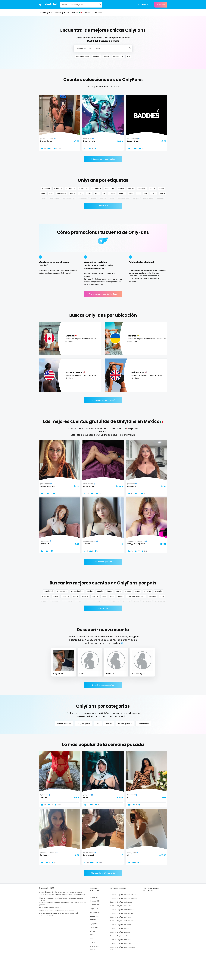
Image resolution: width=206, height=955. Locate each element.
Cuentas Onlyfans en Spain (120, 932)
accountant (109, 188)
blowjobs (136, 199)
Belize (104, 596)
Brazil (162, 596)
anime (51, 193)
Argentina (147, 591)
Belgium (95, 596)
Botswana (152, 596)
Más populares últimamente (103, 873)
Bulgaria (44, 601)
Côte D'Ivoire (160, 601)
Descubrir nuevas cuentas (103, 685)
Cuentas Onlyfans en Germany (121, 921)
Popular (109, 723)
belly (44, 199)
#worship (96, 56)
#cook (106, 56)
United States (62, 591)
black (112, 199)
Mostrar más (103, 205)
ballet (131, 193)
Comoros (126, 601)
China (106, 601)
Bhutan (120, 596)
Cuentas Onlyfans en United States (123, 894)
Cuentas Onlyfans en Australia (121, 913)
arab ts (72, 193)
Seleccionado (143, 723)
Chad (90, 601)
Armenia (158, 591)
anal (43, 193)
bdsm (162, 193)
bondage (160, 199)
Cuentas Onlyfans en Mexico (120, 940)
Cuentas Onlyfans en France (120, 917)
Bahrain (75, 596)
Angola (137, 591)
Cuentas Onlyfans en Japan (120, 925)
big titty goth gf (69, 199)
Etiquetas (98, 12)
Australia (45, 596)
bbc (138, 193)
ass (104, 193)
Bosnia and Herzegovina (136, 596)
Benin (112, 596)
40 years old (96, 188)
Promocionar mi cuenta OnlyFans (103, 294)
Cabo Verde (67, 601)
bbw (145, 193)
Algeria (118, 591)
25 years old (83, 188)
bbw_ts (153, 193)
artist (89, 193)
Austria (55, 596)
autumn (122, 193)
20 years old (70, 188)
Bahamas (65, 596)
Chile (98, 601)
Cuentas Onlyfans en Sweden (121, 936)
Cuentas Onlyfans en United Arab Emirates (122, 948)
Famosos (161, 4)
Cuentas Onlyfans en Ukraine (121, 906)
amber (161, 188)
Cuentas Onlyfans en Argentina (121, 909)
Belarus (85, 596)
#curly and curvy (82, 56)
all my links (142, 188)
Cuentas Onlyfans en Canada (121, 902)
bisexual (103, 199)
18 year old (46, 188)
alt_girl (152, 188)
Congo (136, 601)
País (97, 723)
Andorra (128, 591)
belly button (54, 199)
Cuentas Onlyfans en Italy (119, 928)
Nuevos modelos (64, 723)
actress (121, 188)
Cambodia (55, 601)
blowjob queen (123, 199)
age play (131, 188)
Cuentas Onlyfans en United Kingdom (124, 898)
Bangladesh (49, 591)
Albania (109, 591)
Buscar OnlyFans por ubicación (103, 400)
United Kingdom (77, 591)
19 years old (58, 188)
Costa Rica (147, 601)
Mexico (75, 12)
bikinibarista (83, 199)
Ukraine (90, 591)
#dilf (128, 56)
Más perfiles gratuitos (103, 562)
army (81, 193)
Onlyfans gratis (45, 12)
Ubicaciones (143, 4)
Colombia (115, 601)
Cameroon (80, 601)
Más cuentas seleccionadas (103, 159)
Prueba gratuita (62, 12)
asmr (97, 193)
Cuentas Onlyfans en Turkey (120, 943)
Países (87, 12)
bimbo (93, 199)
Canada (100, 591)
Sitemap (42, 920)
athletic (112, 193)
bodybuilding (148, 199)
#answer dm (118, 56)
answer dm (61, 193)
